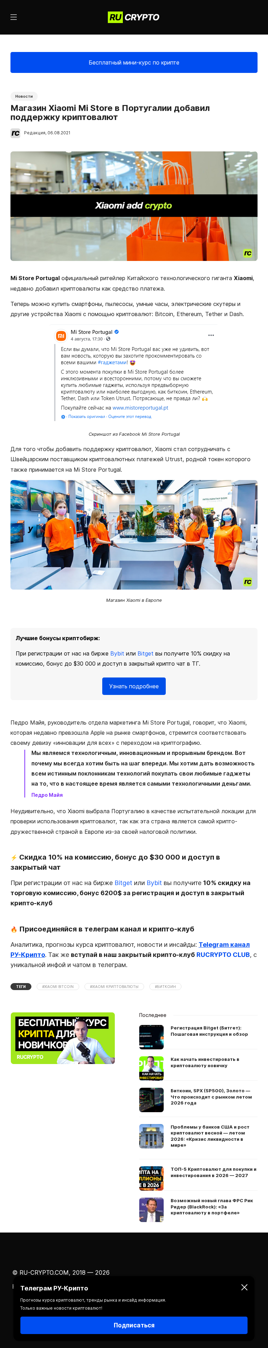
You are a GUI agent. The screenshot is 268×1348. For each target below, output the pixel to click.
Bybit (117, 653)
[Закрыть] (244, 1288)
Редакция (34, 132)
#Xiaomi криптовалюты (114, 986)
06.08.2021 (58, 132)
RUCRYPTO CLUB (223, 954)
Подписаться (134, 1325)
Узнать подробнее (134, 686)
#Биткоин (165, 986)
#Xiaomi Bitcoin (58, 986)
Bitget (145, 653)
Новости (24, 96)
